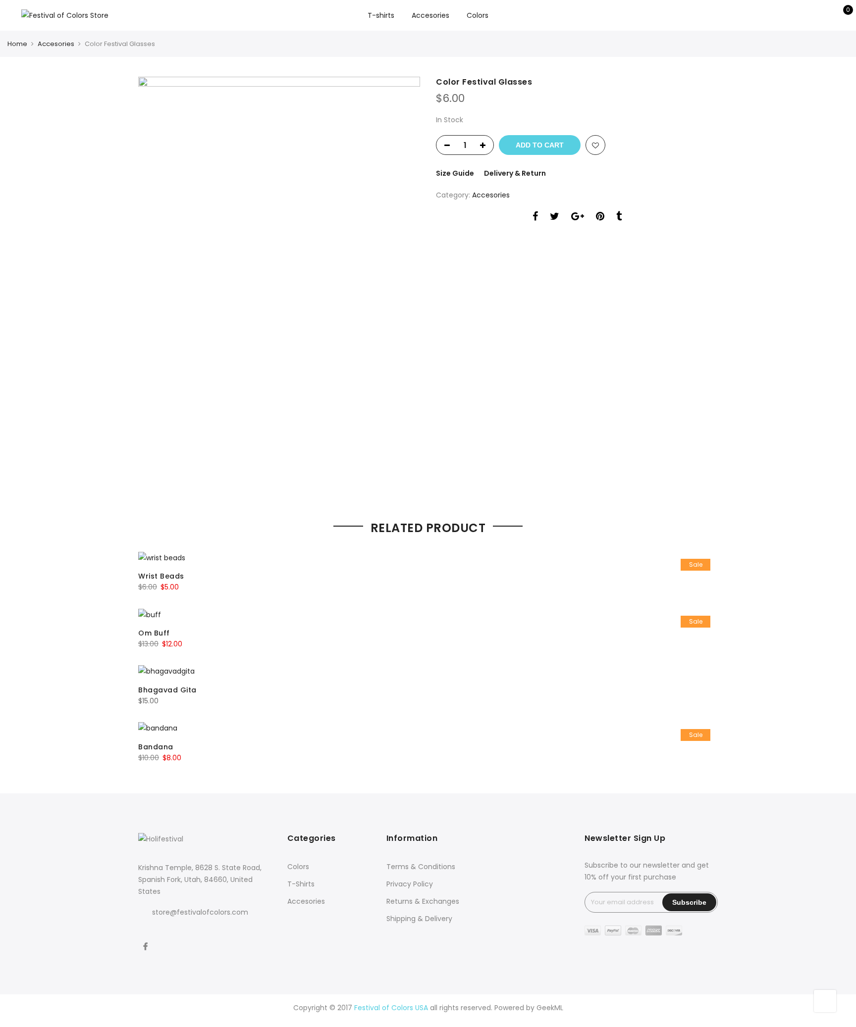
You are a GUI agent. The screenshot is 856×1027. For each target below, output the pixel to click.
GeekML (549, 1008)
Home (17, 44)
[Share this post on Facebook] (535, 217)
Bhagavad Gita (167, 690)
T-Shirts (301, 884)
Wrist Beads (161, 576)
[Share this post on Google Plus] (577, 217)
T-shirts (381, 15)
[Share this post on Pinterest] (600, 217)
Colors (477, 15)
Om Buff (154, 633)
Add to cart (540, 145)
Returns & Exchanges (422, 901)
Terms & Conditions (420, 867)
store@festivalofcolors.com (200, 912)
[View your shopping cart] (841, 15)
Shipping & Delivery (419, 919)
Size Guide (455, 173)
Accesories (430, 15)
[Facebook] (146, 940)
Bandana (155, 747)
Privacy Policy (409, 884)
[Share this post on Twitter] (554, 217)
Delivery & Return (515, 173)
